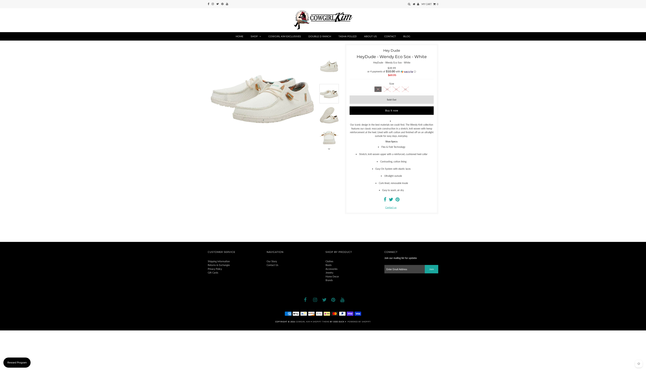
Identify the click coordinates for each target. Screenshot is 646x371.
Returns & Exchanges (219, 265)
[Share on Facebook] (385, 200)
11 (396, 89)
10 (387, 89)
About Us (370, 36)
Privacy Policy (215, 268)
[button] (392, 71)
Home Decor (332, 276)
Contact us (391, 207)
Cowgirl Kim (303, 322)
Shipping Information (219, 261)
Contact (390, 36)
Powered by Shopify (359, 322)
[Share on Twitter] (391, 200)
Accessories (331, 268)
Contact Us (272, 265)
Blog (406, 36)
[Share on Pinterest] (398, 200)
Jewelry (329, 272)
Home (239, 36)
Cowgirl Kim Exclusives (284, 36)
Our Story (272, 261)
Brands (329, 280)
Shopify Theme (321, 322)
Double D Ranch (319, 36)
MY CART (430, 4)
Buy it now (391, 110)
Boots (329, 265)
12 (405, 89)
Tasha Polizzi (347, 36)
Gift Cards (213, 272)
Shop (254, 36)
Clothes (329, 261)
